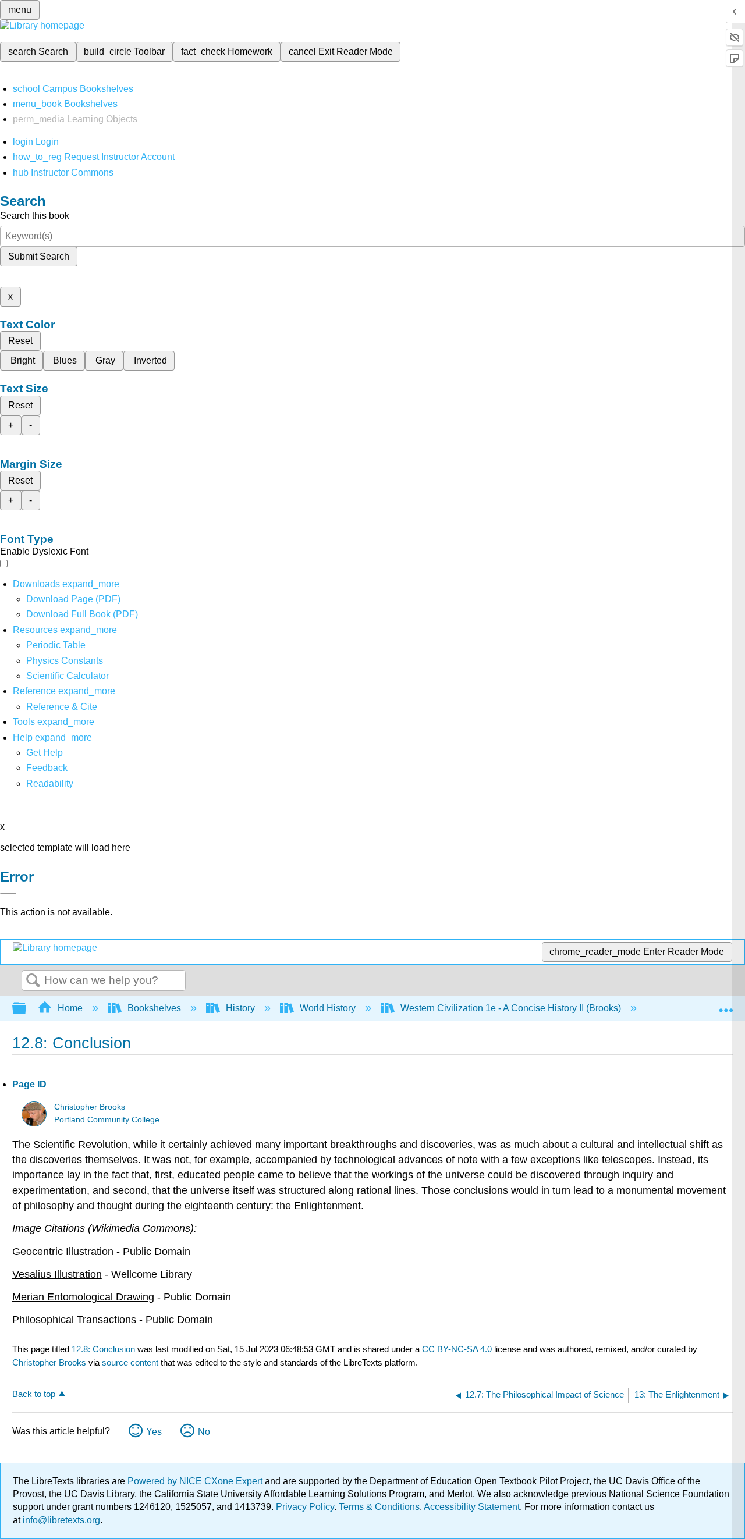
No (204, 1432)
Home (70, 1008)
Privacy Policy (305, 1507)
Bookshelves (154, 1008)
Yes (154, 1432)
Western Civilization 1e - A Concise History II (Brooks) (510, 1008)
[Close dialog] (8, 893)
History (240, 1008)
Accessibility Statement (472, 1507)
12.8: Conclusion (103, 1349)
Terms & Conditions (379, 1507)
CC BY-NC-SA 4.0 (457, 1349)
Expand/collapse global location (726, 1005)
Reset (20, 341)
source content (130, 1362)
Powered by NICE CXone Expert (196, 1481)
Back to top (33, 1394)
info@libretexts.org (60, 1520)
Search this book (34, 216)
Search (33, 981)
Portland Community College (106, 1119)
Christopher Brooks (89, 1107)
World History (327, 1008)
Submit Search (38, 256)
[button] (47, 768)
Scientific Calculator (67, 676)
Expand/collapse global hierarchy (26, 1008)
